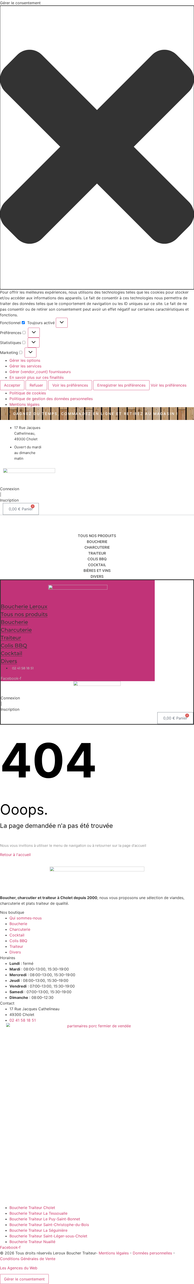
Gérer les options (24, 360)
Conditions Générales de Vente (27, 1258)
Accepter (12, 385)
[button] (97, 147)
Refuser (36, 385)
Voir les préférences (70, 385)
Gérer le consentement (24, 1279)
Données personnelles (152, 1253)
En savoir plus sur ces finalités (36, 377)
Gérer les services (25, 366)
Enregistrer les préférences (121, 385)
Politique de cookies (27, 393)
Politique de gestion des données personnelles (51, 398)
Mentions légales (24, 404)
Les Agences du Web (18, 1268)
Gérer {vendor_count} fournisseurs (40, 371)
